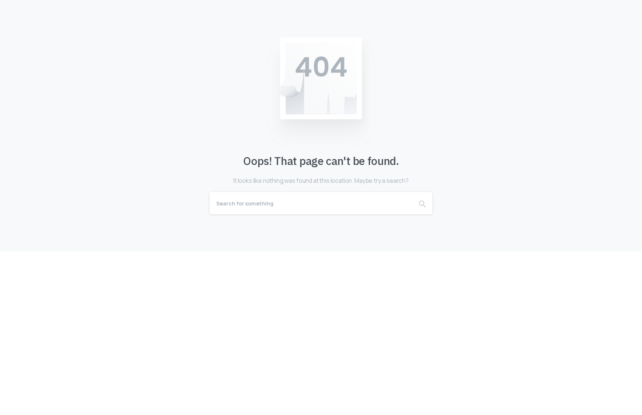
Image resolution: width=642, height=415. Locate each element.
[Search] (422, 203)
